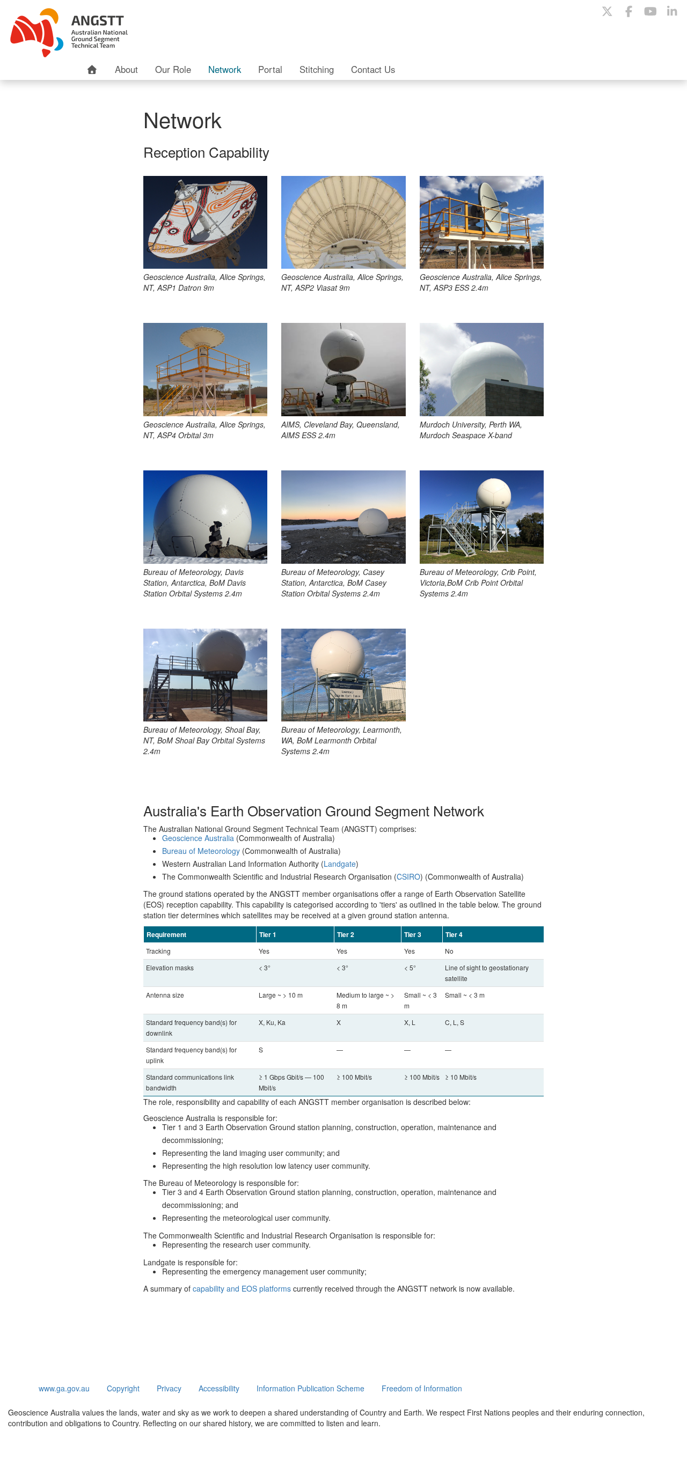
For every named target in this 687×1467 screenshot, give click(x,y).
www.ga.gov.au (64, 1388)
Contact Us (373, 69)
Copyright (123, 1388)
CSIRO (408, 876)
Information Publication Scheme (310, 1388)
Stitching (316, 69)
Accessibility (219, 1388)
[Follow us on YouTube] (650, 11)
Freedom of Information (422, 1388)
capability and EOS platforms (242, 1288)
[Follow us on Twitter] (607, 11)
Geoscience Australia (198, 837)
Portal (270, 69)
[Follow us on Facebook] (628, 11)
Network (224, 69)
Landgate (340, 863)
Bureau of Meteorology (201, 850)
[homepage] (92, 69)
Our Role (173, 69)
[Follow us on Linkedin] (672, 11)
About (126, 69)
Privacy (169, 1388)
